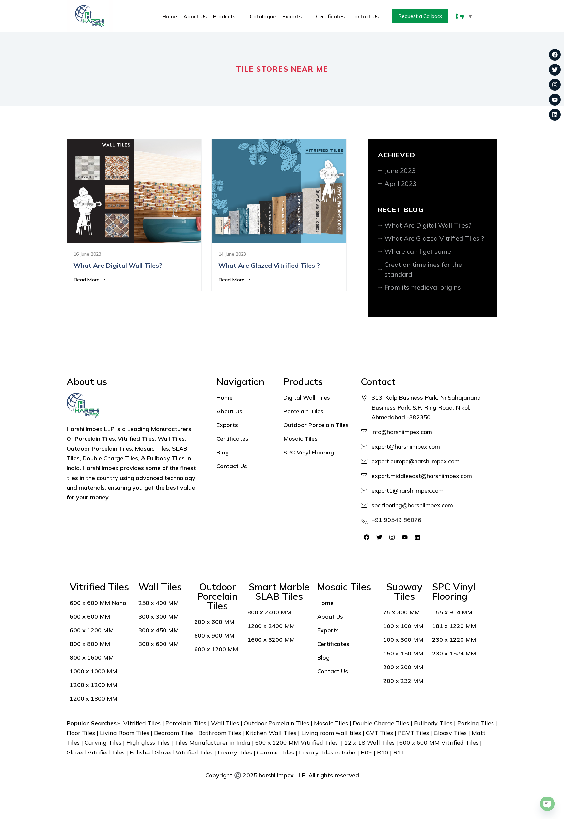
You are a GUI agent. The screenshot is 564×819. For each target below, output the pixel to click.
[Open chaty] (547, 804)
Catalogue (263, 16)
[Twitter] (555, 70)
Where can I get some (417, 251)
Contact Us (365, 16)
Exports (292, 16)
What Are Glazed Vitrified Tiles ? (434, 238)
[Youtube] (555, 100)
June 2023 (399, 170)
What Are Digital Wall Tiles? (427, 225)
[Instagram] (555, 85)
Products (224, 16)
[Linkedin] (555, 115)
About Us (195, 16)
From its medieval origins (422, 287)
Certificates (330, 16)
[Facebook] (555, 55)
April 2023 (400, 184)
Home (169, 16)
